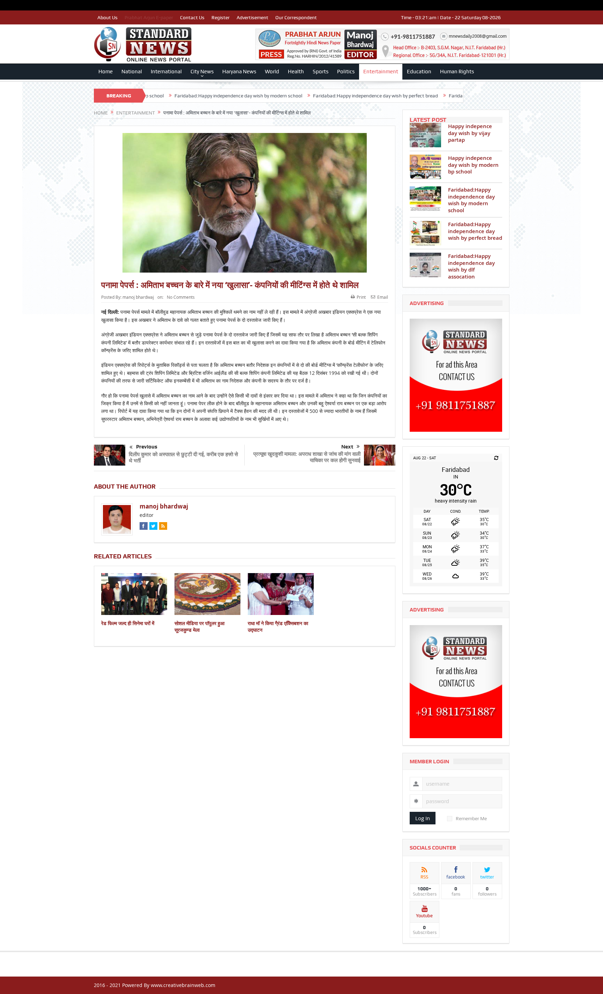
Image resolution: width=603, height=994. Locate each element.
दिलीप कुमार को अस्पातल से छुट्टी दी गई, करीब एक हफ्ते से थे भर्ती (183, 457)
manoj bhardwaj (138, 297)
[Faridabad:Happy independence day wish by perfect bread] (425, 233)
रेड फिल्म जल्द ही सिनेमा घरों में (127, 623)
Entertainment (380, 71)
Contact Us (192, 17)
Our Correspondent (296, 17)
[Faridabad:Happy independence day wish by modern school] (425, 198)
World (272, 71)
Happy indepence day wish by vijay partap (470, 133)
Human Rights (457, 71)
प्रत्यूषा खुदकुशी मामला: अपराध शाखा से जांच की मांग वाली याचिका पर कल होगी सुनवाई (306, 457)
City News (202, 71)
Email (382, 297)
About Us (107, 17)
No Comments (181, 297)
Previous (146, 447)
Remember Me (471, 818)
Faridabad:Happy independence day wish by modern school (185, 95)
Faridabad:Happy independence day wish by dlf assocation (458, 95)
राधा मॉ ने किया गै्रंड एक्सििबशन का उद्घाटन (278, 626)
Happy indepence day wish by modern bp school (473, 164)
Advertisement (252, 17)
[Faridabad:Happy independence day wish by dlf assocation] (425, 265)
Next (347, 447)
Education (419, 71)
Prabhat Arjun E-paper (149, 17)
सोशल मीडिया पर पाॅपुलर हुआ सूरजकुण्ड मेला (199, 626)
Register (220, 17)
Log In (422, 818)
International (166, 71)
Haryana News (239, 71)
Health (296, 71)
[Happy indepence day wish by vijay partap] (425, 135)
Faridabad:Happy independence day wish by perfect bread (322, 95)
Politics (346, 71)
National (131, 71)
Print (361, 297)
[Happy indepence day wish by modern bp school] (425, 167)
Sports (320, 71)
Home (105, 71)
